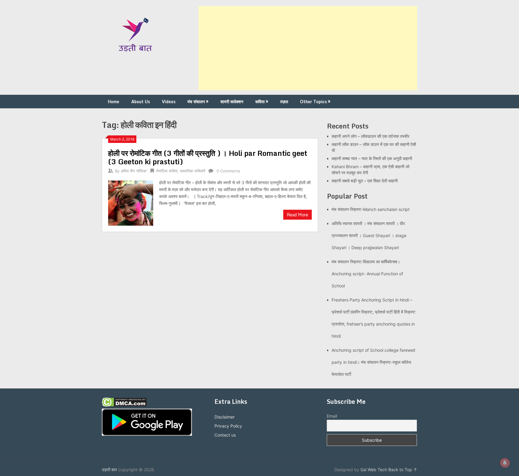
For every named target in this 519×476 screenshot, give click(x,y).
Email (332, 416)
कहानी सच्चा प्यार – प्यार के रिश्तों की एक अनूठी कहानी (372, 158)
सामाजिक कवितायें (192, 170)
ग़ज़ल (284, 101)
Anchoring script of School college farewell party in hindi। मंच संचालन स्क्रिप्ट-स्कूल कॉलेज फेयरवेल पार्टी (373, 362)
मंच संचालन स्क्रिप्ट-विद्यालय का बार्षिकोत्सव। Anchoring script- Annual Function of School (367, 273)
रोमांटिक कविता (167, 170)
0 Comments (228, 170)
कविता (260, 101)
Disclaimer (224, 416)
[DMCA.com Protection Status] (124, 405)
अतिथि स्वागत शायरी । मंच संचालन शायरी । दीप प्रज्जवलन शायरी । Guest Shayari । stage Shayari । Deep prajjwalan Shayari (369, 235)
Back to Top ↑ (402, 469)
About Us (140, 101)
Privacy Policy (228, 425)
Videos (168, 101)
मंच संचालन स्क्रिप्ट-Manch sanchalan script (371, 209)
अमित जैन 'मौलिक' (134, 170)
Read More (297, 214)
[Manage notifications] (505, 463)
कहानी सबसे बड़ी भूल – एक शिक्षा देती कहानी (365, 180)
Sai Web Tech (373, 469)
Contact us (225, 434)
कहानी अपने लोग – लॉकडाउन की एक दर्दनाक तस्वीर (370, 136)
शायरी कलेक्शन (231, 101)
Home (113, 101)
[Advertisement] (308, 48)
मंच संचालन (196, 101)
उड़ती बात (109, 469)
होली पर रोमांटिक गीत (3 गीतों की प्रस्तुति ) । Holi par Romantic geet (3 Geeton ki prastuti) (207, 157)
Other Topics (313, 101)
